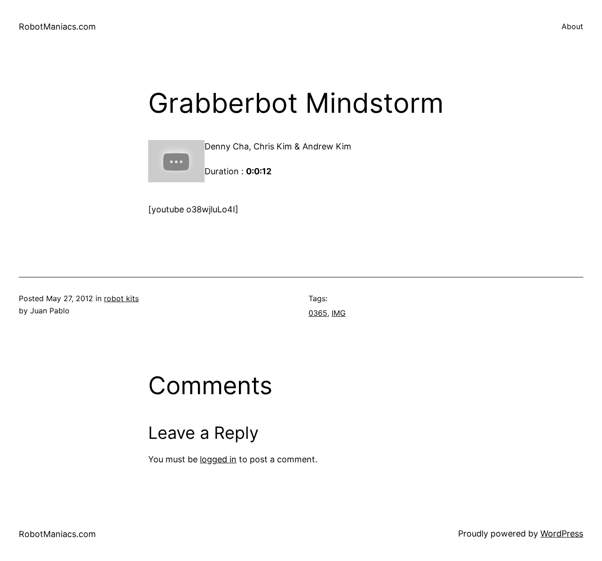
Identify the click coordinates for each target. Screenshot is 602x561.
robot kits (121, 298)
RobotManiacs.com (57, 26)
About (572, 26)
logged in (218, 459)
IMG (339, 313)
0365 (318, 313)
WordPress (561, 533)
